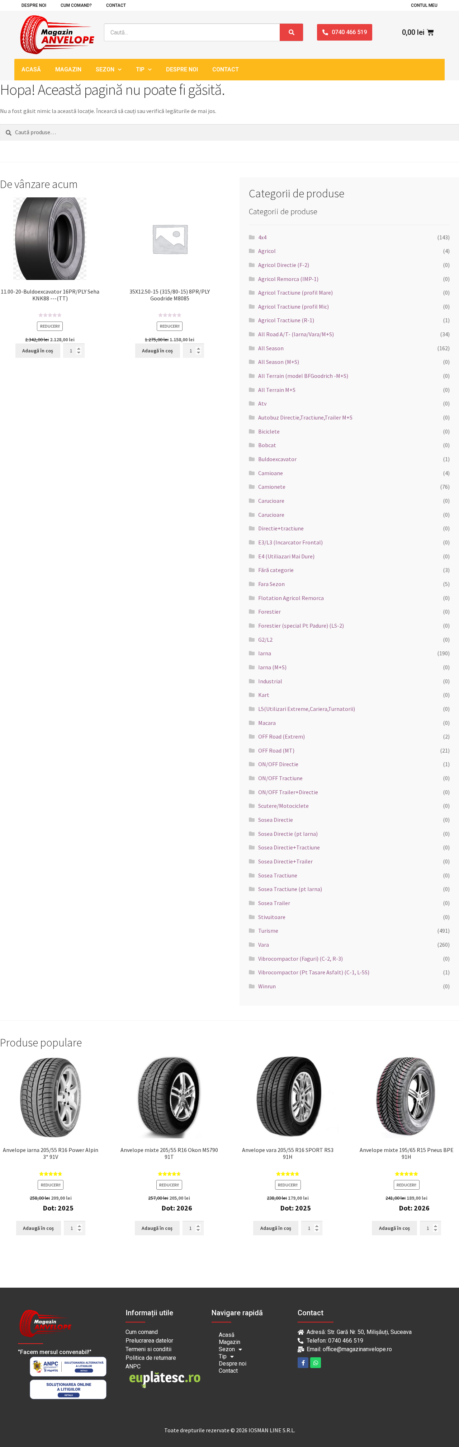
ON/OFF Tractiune (280, 778)
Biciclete (269, 431)
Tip (140, 69)
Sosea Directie (275, 819)
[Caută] (291, 32)
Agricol (267, 250)
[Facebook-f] (303, 1362)
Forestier (269, 611)
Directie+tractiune (281, 528)
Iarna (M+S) (272, 667)
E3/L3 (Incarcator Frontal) (290, 542)
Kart (263, 694)
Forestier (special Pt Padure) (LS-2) (301, 625)
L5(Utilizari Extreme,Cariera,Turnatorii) (306, 708)
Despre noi (34, 5)
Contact (116, 5)
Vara (263, 944)
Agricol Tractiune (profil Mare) (295, 292)
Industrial (270, 681)
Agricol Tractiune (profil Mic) (293, 306)
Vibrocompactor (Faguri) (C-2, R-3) (300, 958)
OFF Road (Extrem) (281, 736)
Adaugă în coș (37, 350)
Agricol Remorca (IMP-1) (288, 278)
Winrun (267, 986)
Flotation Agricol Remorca (291, 597)
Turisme (268, 930)
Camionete (271, 486)
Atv (262, 403)
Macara (267, 722)
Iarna (264, 653)
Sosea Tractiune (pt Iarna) (290, 889)
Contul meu (424, 5)
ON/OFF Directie (278, 764)
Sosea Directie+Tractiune (289, 847)
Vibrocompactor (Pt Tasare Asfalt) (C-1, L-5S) (313, 972)
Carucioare (271, 500)
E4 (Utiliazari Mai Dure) (286, 556)
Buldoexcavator (277, 459)
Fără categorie (276, 569)
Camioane (270, 473)
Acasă (31, 69)
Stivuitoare (271, 917)
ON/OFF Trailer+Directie (288, 792)
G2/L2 (265, 639)
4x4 (262, 237)
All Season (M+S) (278, 361)
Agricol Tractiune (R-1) (286, 320)
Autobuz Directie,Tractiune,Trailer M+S (305, 417)
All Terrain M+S (276, 389)
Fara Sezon (271, 583)
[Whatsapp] (315, 1362)
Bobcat (267, 445)
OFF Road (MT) (276, 750)
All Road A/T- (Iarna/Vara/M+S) (296, 334)
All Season (271, 348)
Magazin (68, 69)
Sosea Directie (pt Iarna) (288, 833)
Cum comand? (76, 5)
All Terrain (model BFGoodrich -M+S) (303, 375)
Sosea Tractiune (277, 875)
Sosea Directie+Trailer (285, 861)
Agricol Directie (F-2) (283, 264)
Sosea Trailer (274, 903)
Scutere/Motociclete (283, 805)
